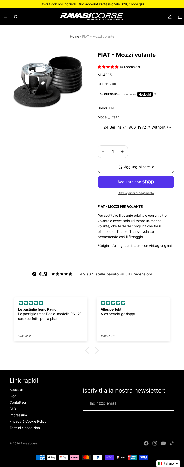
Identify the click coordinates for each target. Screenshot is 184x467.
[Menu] (5, 16)
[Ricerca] (16, 17)
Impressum (18, 415)
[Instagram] (155, 443)
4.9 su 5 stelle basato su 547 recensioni (116, 274)
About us (16, 390)
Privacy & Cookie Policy (28, 421)
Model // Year (108, 117)
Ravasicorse (29, 443)
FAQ (13, 409)
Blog (13, 396)
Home (74, 36)
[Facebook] (146, 443)
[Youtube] (163, 443)
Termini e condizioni (25, 428)
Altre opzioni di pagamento (136, 193)
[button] (88, 350)
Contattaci (18, 402)
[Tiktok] (171, 443)
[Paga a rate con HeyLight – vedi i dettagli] (155, 94)
